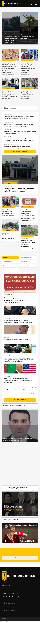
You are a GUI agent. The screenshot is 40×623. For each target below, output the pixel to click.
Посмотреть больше (20, 151)
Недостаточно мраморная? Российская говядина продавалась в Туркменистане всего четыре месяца (28, 215)
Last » (33, 394)
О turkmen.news (7, 585)
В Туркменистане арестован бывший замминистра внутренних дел (16, 340)
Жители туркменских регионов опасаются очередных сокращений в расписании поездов (28, 244)
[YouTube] (15, 596)
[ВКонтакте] (9, 596)
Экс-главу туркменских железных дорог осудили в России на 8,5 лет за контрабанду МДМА (20, 300)
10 (24, 389)
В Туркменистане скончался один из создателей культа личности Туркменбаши (18, 321)
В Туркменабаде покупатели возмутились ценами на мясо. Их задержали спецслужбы (28, 69)
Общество (10, 183)
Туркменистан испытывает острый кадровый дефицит (8, 213)
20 (27, 389)
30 (30, 389)
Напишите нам (11, 603)
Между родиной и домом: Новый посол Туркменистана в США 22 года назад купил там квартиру (18, 380)
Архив (4, 588)
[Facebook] (12, 596)
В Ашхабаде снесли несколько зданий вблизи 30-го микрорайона (27, 95)
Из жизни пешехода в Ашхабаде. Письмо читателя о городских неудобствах (9, 95)
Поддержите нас (11, 610)
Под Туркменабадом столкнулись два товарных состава (9, 237)
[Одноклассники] (3, 596)
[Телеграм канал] (6, 596)
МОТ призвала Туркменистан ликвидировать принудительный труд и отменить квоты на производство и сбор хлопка (19, 359)
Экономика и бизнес (8, 206)
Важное (9, 60)
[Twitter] (18, 596)
